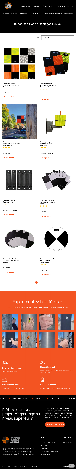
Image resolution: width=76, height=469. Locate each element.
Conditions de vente (68, 466)
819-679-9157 (49, 6)
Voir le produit (9, 97)
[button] (25, 13)
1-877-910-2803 (60, 6)
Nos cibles (44, 445)
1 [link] (36, 282)
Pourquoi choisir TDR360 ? (48, 442)
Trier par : (37, 38)
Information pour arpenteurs (49, 451)
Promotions (44, 448)
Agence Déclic (33, 466)
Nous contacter (45, 454)
